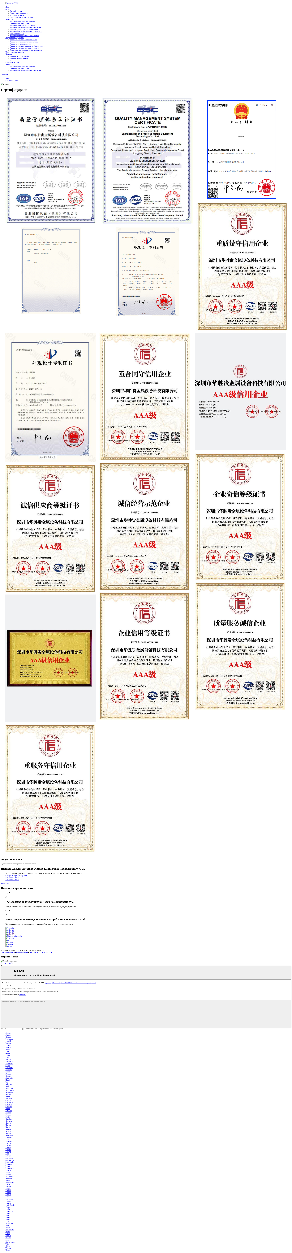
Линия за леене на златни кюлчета (23, 40)
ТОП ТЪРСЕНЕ (46, 952)
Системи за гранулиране (19, 23)
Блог (12, 60)
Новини (8, 54)
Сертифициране (16, 11)
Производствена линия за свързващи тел (26, 50)
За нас (7, 9)
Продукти (9, 19)
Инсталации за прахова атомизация (24, 30)
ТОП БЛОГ (33, 952)
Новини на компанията (19, 58)
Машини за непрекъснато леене (22, 25)
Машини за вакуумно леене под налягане (26, 32)
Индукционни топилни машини (22, 21)
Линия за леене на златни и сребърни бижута (27, 46)
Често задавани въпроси (14, 52)
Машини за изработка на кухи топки (24, 36)
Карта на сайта (22, 952)
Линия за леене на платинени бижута (24, 48)
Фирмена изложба (17, 15)
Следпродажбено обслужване (21, 17)
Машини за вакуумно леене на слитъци (25, 27)
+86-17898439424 (12, 878)
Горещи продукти (8, 952)
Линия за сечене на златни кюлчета (24, 42)
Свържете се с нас (12, 62)
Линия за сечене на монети (20, 44)
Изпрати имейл (7, 963)
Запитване (5, 883)
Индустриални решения (14, 38)
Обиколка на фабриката (19, 13)
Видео (7, 64)
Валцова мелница (17, 34)
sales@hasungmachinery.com (16, 876)
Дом (7, 7)
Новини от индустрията (19, 56)
